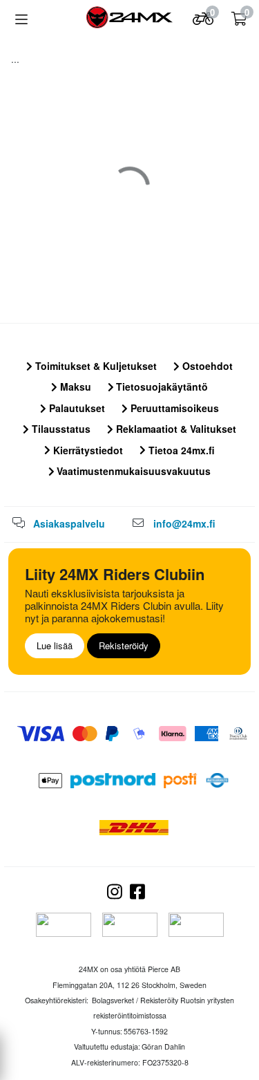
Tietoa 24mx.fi (180, 450)
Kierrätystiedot (86, 450)
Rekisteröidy (123, 645)
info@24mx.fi (184, 523)
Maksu (74, 386)
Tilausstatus (59, 429)
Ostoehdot (206, 366)
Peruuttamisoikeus (173, 408)
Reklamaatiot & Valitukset (174, 429)
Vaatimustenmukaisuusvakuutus (132, 471)
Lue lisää (55, 645)
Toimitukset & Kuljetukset (94, 366)
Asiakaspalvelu (69, 523)
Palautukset (75, 408)
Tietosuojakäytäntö (160, 386)
